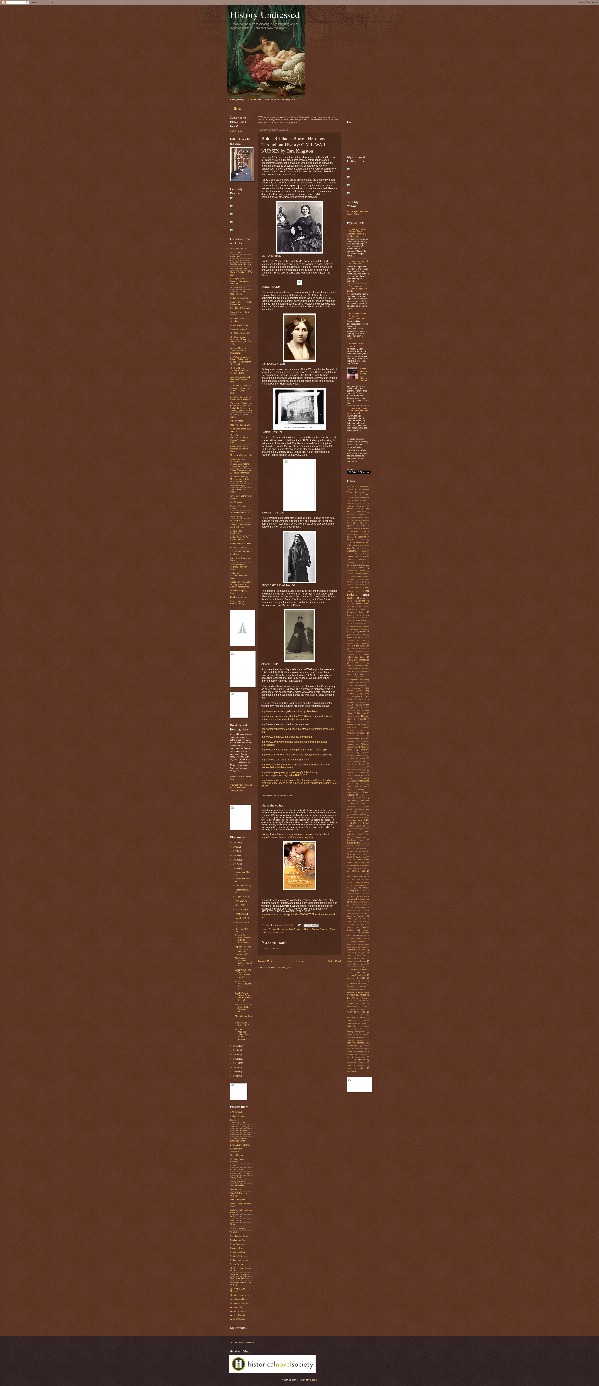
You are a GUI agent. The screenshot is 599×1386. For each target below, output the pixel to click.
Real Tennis (351, 801)
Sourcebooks (352, 877)
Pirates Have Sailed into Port (243, 1024)
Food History (363, 604)
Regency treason (362, 812)
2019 (235, 855)
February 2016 (242, 922)
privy (348, 1057)
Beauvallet (354, 531)
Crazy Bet (362, 554)
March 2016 (241, 918)
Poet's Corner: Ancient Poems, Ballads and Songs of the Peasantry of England (240, 360)
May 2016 (240, 909)
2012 (235, 1059)
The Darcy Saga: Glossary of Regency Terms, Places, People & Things (240, 340)
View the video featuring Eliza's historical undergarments (241, 788)
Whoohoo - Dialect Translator (238, 319)
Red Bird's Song (358, 803)
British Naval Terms (239, 325)
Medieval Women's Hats (241, 455)
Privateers (361, 789)
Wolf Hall (350, 953)
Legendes (350, 705)
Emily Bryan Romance (240, 1145)
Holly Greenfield (237, 1185)
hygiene (363, 1018)
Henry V (353, 632)
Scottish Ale (352, 851)
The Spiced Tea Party (240, 1278)
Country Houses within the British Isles (240, 525)
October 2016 (242, 885)
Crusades (350, 562)
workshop (350, 1071)
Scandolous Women (355, 840)
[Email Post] (299, 925)
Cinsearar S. (356, 545)
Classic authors (360, 548)
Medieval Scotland (238, 268)
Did (356, 565)
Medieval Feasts (353, 739)
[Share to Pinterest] (317, 925)
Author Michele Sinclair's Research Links (238, 575)
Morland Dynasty (363, 755)
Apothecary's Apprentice (356, 514)
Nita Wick (234, 1232)
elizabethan (351, 986)
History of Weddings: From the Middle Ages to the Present (357, 410)
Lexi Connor (235, 1216)
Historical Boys (237, 1169)
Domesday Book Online (240, 544)
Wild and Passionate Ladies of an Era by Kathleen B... (242, 1034)
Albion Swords (236, 421)
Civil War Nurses (276, 929)
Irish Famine (364, 682)
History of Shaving (354, 665)
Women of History (238, 1311)
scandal (360, 1062)
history (355, 998)
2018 (235, 860)
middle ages (352, 1046)
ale (359, 953)
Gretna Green (360, 620)
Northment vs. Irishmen (356, 767)
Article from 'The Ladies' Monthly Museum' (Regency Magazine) (241, 584)
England (361, 601)
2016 (235, 868)
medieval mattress (355, 1040)
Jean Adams (235, 1189)
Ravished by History (239, 1236)
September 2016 (243, 890)
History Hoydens (237, 1181)
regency (361, 1059)
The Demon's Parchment (359, 902)
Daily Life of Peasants (240, 308)
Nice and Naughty (238, 1228)
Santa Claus (361, 837)
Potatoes (362, 784)
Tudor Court (361, 921)
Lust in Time (235, 1220)
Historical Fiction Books (241, 1173)
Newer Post (265, 961)
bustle (349, 964)
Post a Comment (273, 948)
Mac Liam (361, 713)
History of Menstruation (358, 663)
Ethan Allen (351, 604)
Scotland (351, 842)
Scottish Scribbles (238, 1256)
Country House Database (236, 532)
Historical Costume (238, 547)
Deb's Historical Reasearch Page (237, 602)
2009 (235, 1071)
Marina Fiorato (361, 722)
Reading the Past (238, 1240)
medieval (351, 1026)
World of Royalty (237, 1315)
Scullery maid (361, 857)
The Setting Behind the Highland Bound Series (243, 962)
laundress (351, 1020)
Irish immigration (353, 688)
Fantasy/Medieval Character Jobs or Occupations (238, 350)
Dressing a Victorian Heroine (358, 573)
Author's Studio (237, 1116)
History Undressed (265, 14)
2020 (235, 851)
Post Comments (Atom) (281, 967)
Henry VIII (364, 632)
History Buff (235, 1177)
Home (237, 108)
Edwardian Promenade (240, 1134)
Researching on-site (354, 817)
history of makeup (362, 1006)
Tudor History (236, 516)
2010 (235, 1067)
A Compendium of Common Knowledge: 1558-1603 (239, 281)
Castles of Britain (238, 597)
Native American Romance (356, 761)
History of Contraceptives (358, 660)
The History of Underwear (359, 905)
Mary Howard (352, 727)
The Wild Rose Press (239, 1295)
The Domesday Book (239, 512)
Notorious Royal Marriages (356, 770)
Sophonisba (351, 874)
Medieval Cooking (355, 733)
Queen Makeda (353, 792)
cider (367, 967)
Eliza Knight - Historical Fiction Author (357, 212)
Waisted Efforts (237, 1307)
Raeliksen (361, 798)
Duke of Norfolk (363, 579)
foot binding (351, 989)
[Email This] (305, 925)
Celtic (363, 540)
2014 (235, 1050)
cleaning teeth (361, 972)
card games (361, 964)
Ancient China (353, 509)
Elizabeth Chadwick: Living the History (239, 1139)
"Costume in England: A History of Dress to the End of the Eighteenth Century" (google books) (241, 407)
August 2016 (242, 896)
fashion (363, 986)
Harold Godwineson (354, 626)
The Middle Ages (237, 485)
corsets (362, 978)
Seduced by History (239, 1260)
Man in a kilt (352, 716)
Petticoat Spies (362, 781)
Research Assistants (358, 815)
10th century (351, 486)
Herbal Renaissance (239, 298)
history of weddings (356, 1012)
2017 (235, 864)
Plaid (352, 784)
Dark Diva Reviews (238, 1130)
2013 (235, 1054)
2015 (235, 1046)
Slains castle (361, 868)
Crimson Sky (352, 556)
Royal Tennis (364, 826)
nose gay (357, 1048)
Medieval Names (237, 287)
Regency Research (238, 329)
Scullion (350, 860)
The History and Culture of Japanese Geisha (357, 288)
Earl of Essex (355, 582)
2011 (235, 1063)
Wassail (366, 938)
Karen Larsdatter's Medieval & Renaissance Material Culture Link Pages (240, 463)
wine (362, 1068)
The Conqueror (362, 899)
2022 (235, 842)
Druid (352, 576)
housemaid (351, 1018)
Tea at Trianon (236, 252)
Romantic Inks (236, 1248)
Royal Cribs (235, 256)
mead (364, 1023)
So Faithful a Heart (356, 871)
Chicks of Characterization (237, 1121)
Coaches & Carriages (239, 1126)
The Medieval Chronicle (240, 264)
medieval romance (355, 1043)
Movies (352, 758)
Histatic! (234, 1165)
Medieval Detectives (355, 736)
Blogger (313, 1380)
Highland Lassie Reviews (237, 1160)
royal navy (351, 1062)
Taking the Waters (362, 882)
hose (365, 1015)
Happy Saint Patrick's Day (356, 623)
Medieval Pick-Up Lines (240, 425)
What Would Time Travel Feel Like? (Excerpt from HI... (243, 973)
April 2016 (240, 914)
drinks (364, 983)
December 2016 (243, 872)
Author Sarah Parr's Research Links (239, 538)
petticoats (362, 1054)
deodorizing (364, 981)
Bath (357, 523)
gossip (349, 992)
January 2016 (242, 929)
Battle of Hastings (362, 528)
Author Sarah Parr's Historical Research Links (239, 448)
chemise (360, 967)
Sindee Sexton (236, 1264)
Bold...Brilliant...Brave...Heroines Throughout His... (243, 1008)
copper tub (351, 978)
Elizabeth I (351, 598)
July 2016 (240, 901)
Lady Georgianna (237, 1200)
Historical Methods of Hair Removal (358, 262)
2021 (235, 847)
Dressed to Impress (356, 571)
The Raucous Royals (239, 1274)
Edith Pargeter (355, 587)
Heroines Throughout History (298, 929)
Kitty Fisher (355, 696)
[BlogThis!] (308, 925)
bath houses (361, 955)
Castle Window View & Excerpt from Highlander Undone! (243, 996)
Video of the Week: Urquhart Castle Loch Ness (243, 985)
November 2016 (243, 879)
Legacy (362, 702)
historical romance (359, 994)
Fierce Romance (237, 1155)
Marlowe (350, 724)
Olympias (350, 772)
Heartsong (365, 629)
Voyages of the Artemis (240, 1303)
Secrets (315, 929)
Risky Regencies (237, 1244)
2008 (235, 1076)
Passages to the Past (240, 260)
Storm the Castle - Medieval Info (238, 292)
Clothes (363, 551)
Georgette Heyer (355, 612)
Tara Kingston (277, 932)
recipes (349, 1060)
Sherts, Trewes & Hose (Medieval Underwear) (240, 471)
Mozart (233, 1224)
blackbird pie (352, 961)
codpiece (362, 975)
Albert (349, 503)
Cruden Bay (361, 559)
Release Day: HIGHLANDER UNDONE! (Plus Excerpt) (243, 939)
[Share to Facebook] (314, 925)
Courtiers (350, 554)
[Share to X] (311, 925)
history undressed (353, 1015)
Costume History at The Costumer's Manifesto (241, 398)
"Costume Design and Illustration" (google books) (240, 379)
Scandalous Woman (239, 1252)
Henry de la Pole (359, 635)
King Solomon (364, 694)
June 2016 (241, 905)
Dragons (360, 568)
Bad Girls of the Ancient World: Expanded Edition (358, 520)
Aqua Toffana (352, 517)
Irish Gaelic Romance (358, 685)
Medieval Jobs (236, 520)
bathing (350, 958)
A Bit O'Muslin (236, 1112)
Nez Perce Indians (356, 764)
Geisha (362, 609)
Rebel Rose (364, 801)
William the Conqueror (356, 950)
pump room (360, 1057)
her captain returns (362, 992)
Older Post (334, 961)
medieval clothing (353, 1034)
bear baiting (361, 958)
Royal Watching (355, 829)
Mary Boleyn (361, 724)
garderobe (362, 989)
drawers (353, 983)
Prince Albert (352, 786)
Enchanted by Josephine (236, 1150)
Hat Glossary (236, 502)
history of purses (358, 1009)
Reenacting (351, 806)
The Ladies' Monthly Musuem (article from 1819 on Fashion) (239, 479)
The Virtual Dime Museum (237, 1290)
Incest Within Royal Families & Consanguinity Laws (356, 316)
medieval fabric (361, 1037)
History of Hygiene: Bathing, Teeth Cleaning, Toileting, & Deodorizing (356, 232)
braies (363, 961)
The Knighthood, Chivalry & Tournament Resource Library (240, 370)
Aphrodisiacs (361, 512)
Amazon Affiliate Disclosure (241, 1343)
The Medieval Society (240, 333)
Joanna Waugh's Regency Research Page (238, 566)
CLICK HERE (236, 131)
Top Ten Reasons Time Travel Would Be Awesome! (243, 950)
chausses (350, 967)
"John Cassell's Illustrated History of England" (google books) (239, 439)
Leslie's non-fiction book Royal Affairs (241, 1211)
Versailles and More (239, 1299)
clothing (350, 975)
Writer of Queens (237, 1319)
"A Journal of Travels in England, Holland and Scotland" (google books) (240, 389)
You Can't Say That (239, 248)
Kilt (359, 691)
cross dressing (352, 981)
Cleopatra (351, 551)
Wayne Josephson (358, 941)
